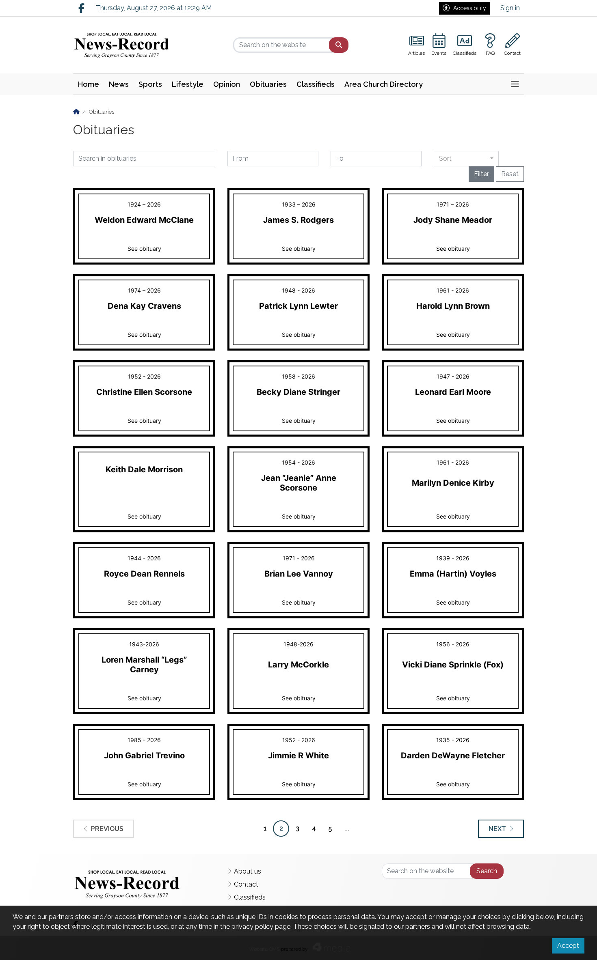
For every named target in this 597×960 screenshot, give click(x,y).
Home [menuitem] (88, 84)
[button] (515, 84)
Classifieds (250, 897)
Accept (568, 945)
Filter (481, 174)
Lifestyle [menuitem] (187, 84)
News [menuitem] (119, 84)
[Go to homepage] (125, 45)
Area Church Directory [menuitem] (383, 84)
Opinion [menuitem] (226, 84)
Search (486, 871)
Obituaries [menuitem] (268, 84)
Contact (246, 884)
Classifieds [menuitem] (315, 84)
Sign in (510, 8)
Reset (510, 174)
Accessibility (469, 8)
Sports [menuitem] (150, 84)
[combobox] (466, 158)
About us (247, 871)
